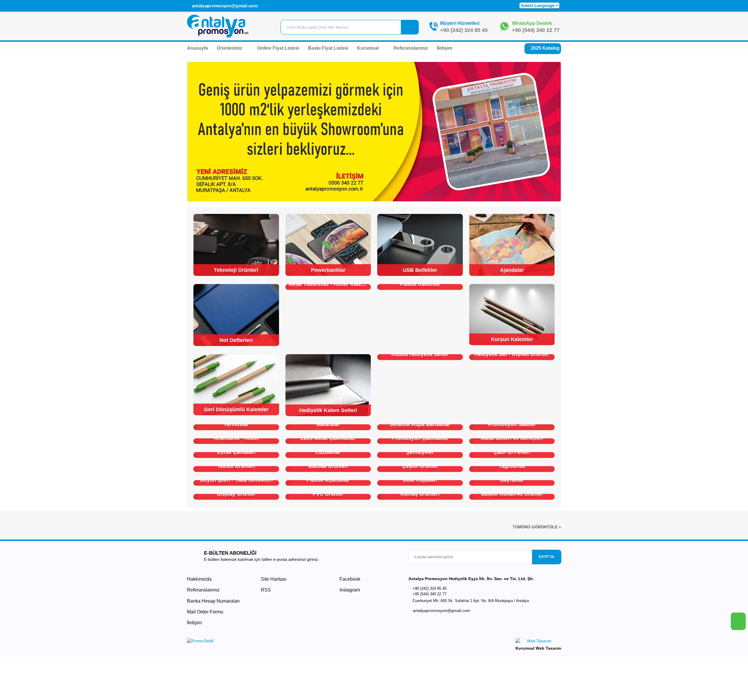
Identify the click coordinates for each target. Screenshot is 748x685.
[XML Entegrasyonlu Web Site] (279, 642)
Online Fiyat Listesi (278, 48)
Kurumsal (368, 48)
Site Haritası (273, 579)
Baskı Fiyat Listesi (328, 48)
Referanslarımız (411, 48)
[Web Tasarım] (538, 642)
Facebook (349, 579)
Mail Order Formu (205, 611)
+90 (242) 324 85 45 (464, 30)
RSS (266, 589)
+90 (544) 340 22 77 (536, 30)
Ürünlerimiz (230, 48)
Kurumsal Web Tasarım (538, 648)
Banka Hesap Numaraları (213, 600)
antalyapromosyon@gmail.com (224, 5)
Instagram (349, 589)
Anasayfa (197, 48)
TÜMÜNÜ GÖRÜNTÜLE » (536, 527)
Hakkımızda (199, 579)
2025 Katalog (544, 48)
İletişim (444, 48)
